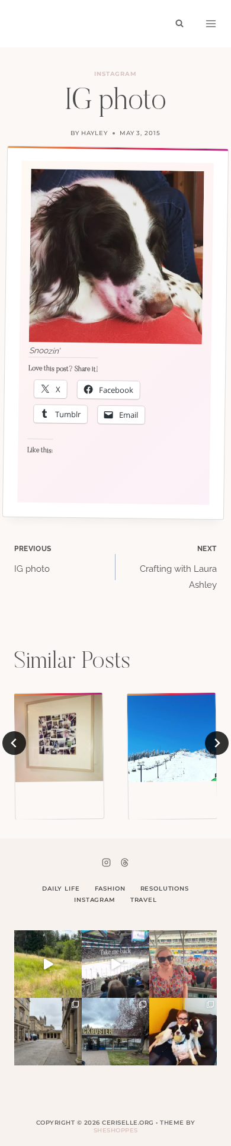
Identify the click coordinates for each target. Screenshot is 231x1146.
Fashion (110, 888)
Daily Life (61, 888)
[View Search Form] (179, 23)
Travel (143, 900)
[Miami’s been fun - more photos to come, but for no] (183, 964)
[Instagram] (107, 862)
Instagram (115, 74)
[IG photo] (59, 737)
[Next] (217, 743)
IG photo (33, 559)
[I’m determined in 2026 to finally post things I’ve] (115, 1031)
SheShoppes (116, 1130)
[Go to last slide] (14, 743)
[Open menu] (211, 24)
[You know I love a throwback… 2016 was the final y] (183, 1031)
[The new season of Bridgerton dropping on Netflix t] (48, 1031)
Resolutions (164, 888)
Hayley (94, 133)
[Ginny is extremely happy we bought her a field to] (48, 964)
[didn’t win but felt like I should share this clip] (115, 964)
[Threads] (124, 862)
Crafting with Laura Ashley (178, 567)
